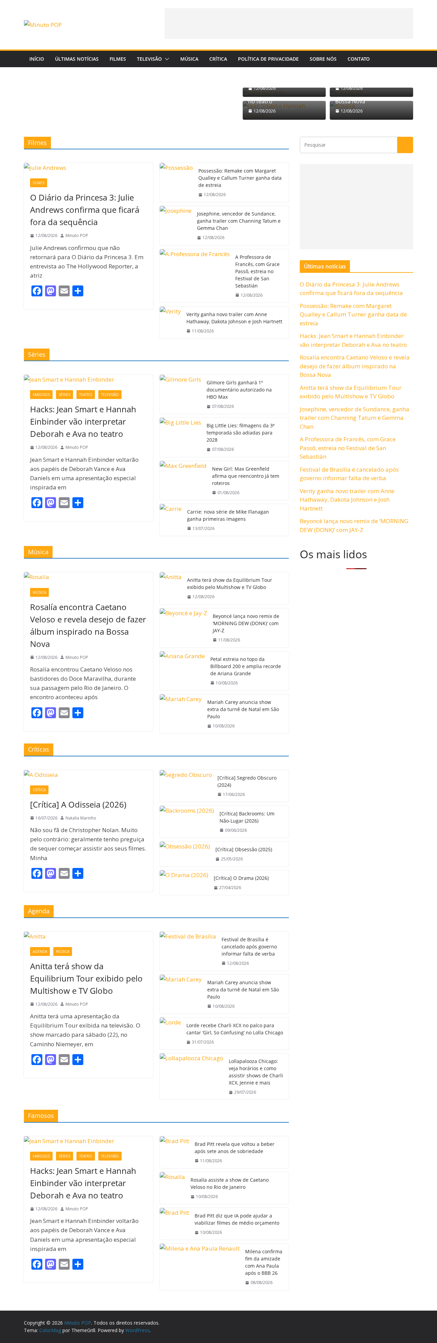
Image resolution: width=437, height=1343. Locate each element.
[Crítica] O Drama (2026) (241, 878)
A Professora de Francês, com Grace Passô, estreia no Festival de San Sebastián (257, 271)
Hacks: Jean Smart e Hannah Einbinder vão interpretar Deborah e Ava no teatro (83, 421)
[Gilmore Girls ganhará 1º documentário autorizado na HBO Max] (180, 394)
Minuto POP (77, 235)
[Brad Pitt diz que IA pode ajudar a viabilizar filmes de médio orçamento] (174, 1224)
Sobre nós (323, 59)
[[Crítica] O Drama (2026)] (184, 882)
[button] (165, 59)
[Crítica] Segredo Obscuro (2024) (247, 781)
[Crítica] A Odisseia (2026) (78, 804)
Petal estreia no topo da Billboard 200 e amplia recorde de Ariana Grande (245, 666)
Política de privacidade (268, 59)
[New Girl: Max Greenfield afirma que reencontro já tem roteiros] (183, 480)
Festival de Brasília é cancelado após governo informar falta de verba (249, 946)
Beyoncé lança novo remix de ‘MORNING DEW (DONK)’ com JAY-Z (246, 623)
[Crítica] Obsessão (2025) (243, 849)
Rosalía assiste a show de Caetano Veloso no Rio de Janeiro (230, 1183)
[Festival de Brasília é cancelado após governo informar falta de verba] (188, 951)
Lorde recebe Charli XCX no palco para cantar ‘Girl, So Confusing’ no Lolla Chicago (234, 1029)
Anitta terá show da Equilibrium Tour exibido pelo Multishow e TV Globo (229, 583)
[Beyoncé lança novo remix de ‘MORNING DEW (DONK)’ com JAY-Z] (183, 627)
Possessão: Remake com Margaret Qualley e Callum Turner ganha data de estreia (240, 177)
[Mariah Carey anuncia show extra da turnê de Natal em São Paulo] (181, 713)
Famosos (41, 394)
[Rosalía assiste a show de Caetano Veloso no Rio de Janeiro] (172, 1188)
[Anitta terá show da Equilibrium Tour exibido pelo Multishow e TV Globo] (171, 588)
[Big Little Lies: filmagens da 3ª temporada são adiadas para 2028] (180, 437)
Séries (64, 394)
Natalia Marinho (81, 818)
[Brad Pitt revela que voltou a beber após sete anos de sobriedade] (174, 1152)
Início (36, 59)
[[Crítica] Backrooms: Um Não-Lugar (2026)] (187, 822)
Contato (359, 59)
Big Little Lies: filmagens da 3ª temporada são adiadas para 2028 (240, 432)
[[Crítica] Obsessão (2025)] (185, 854)
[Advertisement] (289, 23)
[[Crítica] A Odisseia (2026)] (88, 774)
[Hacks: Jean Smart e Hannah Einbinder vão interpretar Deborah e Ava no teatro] (88, 379)
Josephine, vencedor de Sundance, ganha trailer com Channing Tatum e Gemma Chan (239, 220)
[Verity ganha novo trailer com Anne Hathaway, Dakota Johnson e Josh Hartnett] (170, 322)
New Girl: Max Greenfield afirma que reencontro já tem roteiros (245, 476)
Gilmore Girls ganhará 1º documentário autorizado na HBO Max (239, 389)
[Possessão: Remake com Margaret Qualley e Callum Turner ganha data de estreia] (176, 182)
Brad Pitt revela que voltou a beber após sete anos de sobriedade (234, 1147)
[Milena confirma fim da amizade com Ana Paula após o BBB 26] (200, 1267)
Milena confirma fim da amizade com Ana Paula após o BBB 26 (263, 1262)
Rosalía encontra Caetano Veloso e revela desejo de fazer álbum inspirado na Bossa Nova (88, 625)
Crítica (218, 59)
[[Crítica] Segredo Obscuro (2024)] (186, 786)
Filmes (118, 59)
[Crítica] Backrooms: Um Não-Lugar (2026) (247, 817)
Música (189, 59)
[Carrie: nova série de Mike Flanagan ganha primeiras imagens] (171, 520)
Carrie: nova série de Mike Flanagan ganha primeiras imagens (228, 515)
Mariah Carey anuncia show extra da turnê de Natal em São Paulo (243, 709)
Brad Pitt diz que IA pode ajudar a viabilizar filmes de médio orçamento (237, 1219)
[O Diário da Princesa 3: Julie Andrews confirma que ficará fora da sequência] (88, 167)
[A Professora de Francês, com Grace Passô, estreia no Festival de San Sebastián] (195, 275)
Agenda (40, 951)
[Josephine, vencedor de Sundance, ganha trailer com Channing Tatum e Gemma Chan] (176, 225)
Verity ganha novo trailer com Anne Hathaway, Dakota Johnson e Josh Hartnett (234, 318)
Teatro (85, 394)
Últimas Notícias (77, 59)
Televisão (149, 59)
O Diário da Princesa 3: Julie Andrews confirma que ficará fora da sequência (84, 209)
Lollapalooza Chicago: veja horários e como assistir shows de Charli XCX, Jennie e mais (256, 1072)
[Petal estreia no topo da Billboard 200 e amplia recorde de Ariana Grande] (182, 670)
